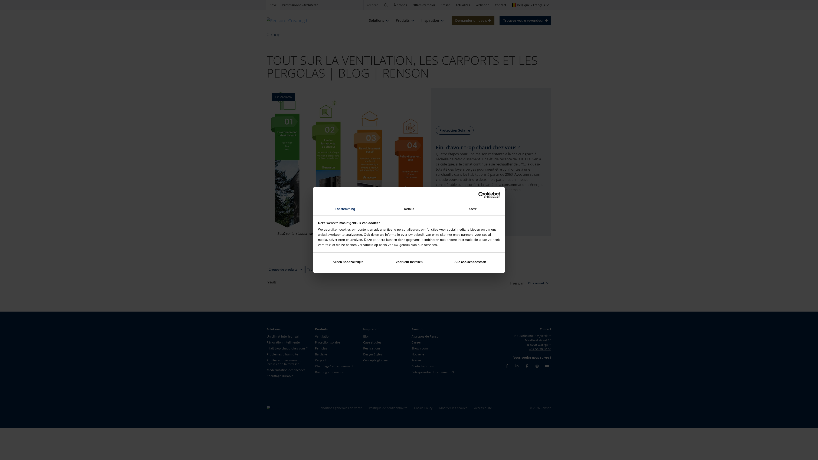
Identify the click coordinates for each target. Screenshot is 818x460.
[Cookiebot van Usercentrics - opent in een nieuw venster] (481, 195)
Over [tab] (473, 209)
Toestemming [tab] (345, 209)
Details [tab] (409, 209)
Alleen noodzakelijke (348, 262)
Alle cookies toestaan (470, 262)
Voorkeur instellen (409, 262)
